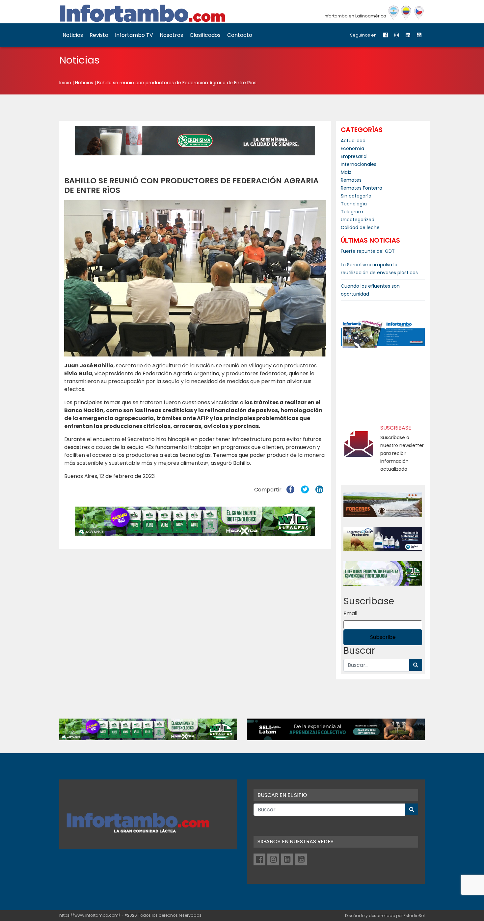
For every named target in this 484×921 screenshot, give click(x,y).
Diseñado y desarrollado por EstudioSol (385, 915)
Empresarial (354, 156)
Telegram (352, 211)
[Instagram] (396, 35)
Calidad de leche (360, 227)
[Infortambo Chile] (419, 12)
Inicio (65, 82)
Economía (352, 148)
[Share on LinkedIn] (319, 489)
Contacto (239, 35)
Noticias (73, 35)
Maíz (346, 172)
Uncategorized (357, 219)
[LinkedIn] (408, 35)
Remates (351, 180)
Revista (99, 35)
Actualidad (353, 140)
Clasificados (205, 35)
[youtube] (419, 35)
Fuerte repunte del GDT (368, 251)
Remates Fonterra (361, 188)
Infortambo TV (134, 35)
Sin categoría (356, 196)
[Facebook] (385, 35)
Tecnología (354, 203)
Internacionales (358, 164)
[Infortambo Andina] (406, 12)
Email (350, 613)
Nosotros (171, 35)
